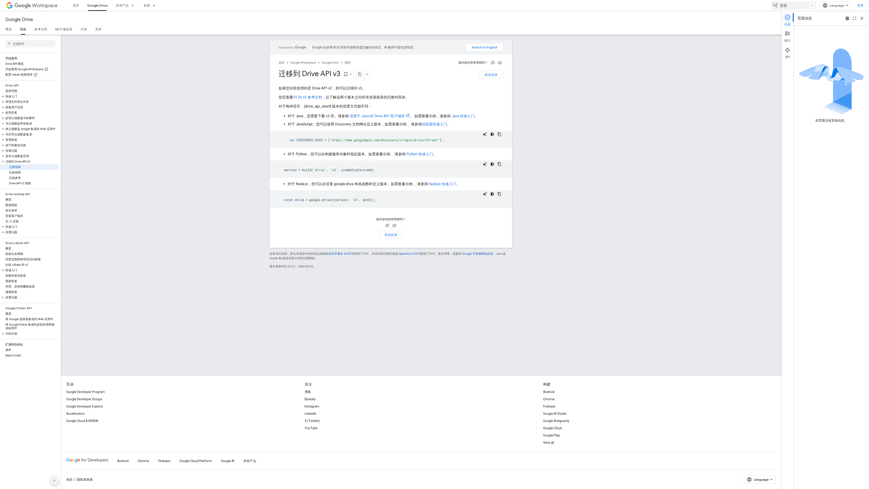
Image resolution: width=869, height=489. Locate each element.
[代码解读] (485, 134)
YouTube (311, 428)
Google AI (227, 461)
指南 (23, 29)
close (861, 18)
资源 (146, 5)
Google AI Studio (555, 413)
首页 (76, 5)
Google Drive (97, 5)
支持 (98, 29)
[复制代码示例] (499, 134)
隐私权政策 (85, 479)
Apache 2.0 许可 (409, 253)
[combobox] (793, 5)
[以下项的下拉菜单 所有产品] (134, 5)
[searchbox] (30, 43)
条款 (69, 479)
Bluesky (310, 399)
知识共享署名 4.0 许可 (339, 253)
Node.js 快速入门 (442, 184)
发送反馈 (491, 75)
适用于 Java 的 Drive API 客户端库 (377, 116)
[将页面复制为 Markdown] (360, 74)
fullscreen (854, 18)
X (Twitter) (312, 421)
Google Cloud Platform (195, 461)
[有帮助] (492, 62)
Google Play (551, 435)
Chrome (549, 399)
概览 (8, 29)
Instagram (312, 406)
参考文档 (40, 29)
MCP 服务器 (63, 29)
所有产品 (122, 5)
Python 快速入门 (419, 154)
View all (548, 442)
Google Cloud (552, 428)
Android (548, 392)
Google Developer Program (85, 392)
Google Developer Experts (84, 406)
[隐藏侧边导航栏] (54, 480)
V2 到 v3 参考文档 (307, 97)
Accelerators (75, 413)
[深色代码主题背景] (492, 134)
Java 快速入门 (462, 116)
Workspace (45, 5)
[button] (29, 96)
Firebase (549, 406)
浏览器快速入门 (434, 124)
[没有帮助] (499, 62)
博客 (308, 392)
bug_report (847, 18)
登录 (860, 5)
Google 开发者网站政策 (477, 253)
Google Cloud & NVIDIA (82, 421)
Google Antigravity (556, 421)
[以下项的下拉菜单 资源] (155, 5)
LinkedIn (310, 413)
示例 (84, 29)
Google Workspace (303, 62)
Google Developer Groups (84, 399)
